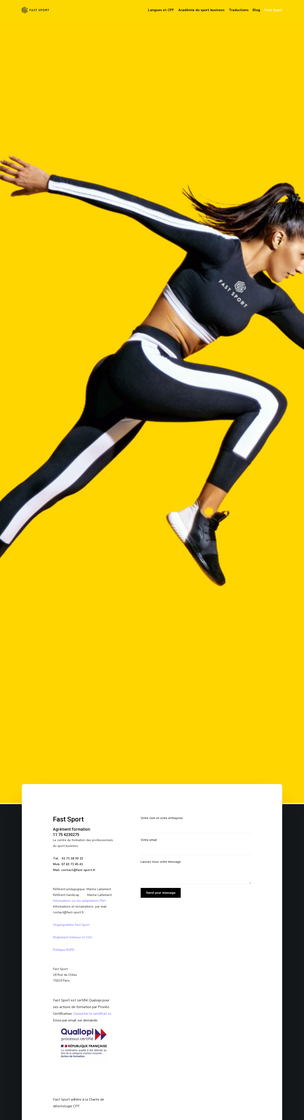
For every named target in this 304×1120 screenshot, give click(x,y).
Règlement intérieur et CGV (73, 937)
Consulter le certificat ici (92, 1013)
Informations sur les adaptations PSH (79, 901)
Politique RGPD (63, 950)
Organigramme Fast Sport (71, 925)
